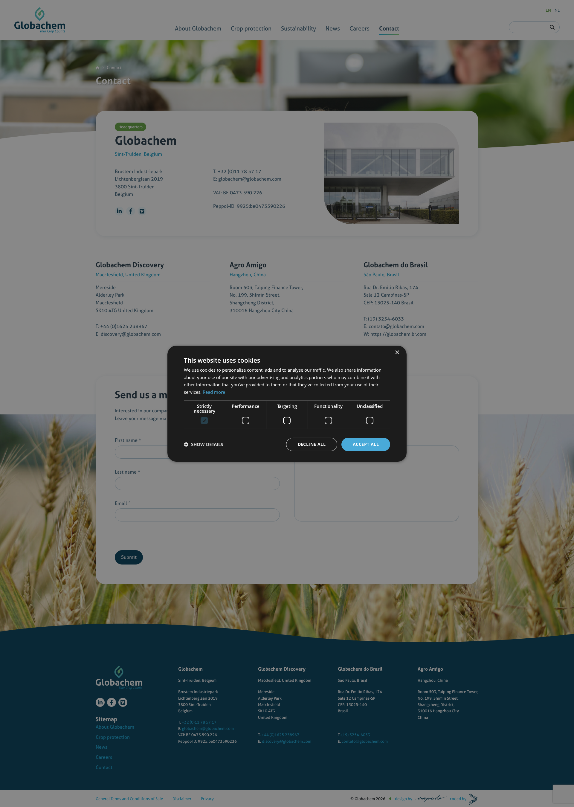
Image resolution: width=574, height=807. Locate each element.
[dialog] (287, 403)
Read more (214, 392)
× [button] (397, 352)
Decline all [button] (312, 444)
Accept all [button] (366, 444)
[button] (203, 444)
